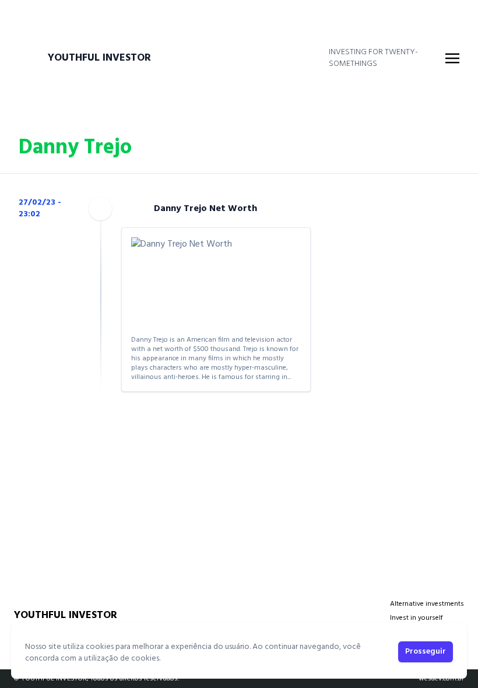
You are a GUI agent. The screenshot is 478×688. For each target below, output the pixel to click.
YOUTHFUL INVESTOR (99, 58)
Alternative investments (427, 604)
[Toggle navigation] (452, 58)
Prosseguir (425, 651)
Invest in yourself (416, 618)
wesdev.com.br (441, 679)
